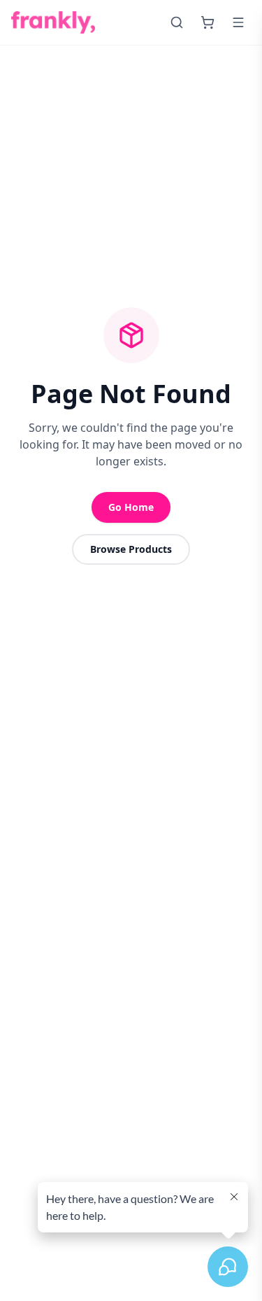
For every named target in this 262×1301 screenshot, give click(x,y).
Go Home (131, 507)
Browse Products (131, 549)
